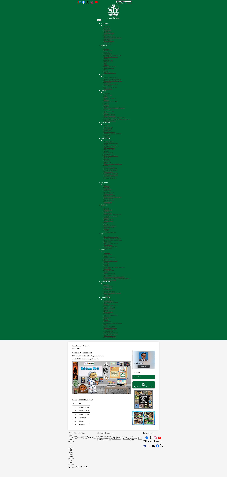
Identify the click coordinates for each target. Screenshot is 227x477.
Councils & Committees (111, 57)
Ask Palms (107, 28)
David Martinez (76, 346)
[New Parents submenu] (101, 25)
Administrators (108, 127)
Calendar (106, 52)
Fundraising (107, 157)
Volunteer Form (108, 172)
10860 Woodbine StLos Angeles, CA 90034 (71, 446)
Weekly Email (108, 89)
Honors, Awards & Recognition (113, 81)
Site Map (106, 69)
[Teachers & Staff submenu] (101, 124)
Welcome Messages (109, 176)
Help (105, 63)
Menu (99, 20)
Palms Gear (107, 162)
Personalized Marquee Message (113, 164)
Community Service (109, 98)
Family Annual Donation (111, 156)
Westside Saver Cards (110, 178)
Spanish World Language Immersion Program (117, 119)
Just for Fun (107, 109)
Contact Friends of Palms (111, 146)
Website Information (110, 73)
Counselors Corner (109, 132)
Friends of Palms (109, 141)
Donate (106, 151)
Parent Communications (111, 84)
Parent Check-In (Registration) (112, 37)
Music (106, 113)
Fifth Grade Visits (109, 33)
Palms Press (107, 82)
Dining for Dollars (109, 149)
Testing (106, 71)
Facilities (106, 58)
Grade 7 (106, 105)
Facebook (107, 154)
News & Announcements (111, 77)
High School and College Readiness (114, 108)
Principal (106, 125)
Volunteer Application (110, 170)
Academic (107, 93)
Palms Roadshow (109, 41)
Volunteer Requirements (111, 175)
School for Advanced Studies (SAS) (114, 117)
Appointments (108, 128)
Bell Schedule (108, 50)
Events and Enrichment (110, 101)
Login (72, 467)
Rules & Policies (109, 68)
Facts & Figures (108, 60)
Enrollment (107, 31)
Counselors (107, 130)
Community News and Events (112, 79)
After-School (108, 95)
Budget (106, 144)
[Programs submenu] (101, 92)
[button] (101, 184)
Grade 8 (106, 106)
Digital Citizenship (109, 148)
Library (106, 65)
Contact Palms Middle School (112, 55)
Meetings (106, 160)
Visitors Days (108, 42)
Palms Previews (108, 39)
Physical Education (109, 114)
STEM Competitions (110, 120)
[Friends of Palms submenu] (101, 140)
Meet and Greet (108, 34)
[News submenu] (101, 76)
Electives (106, 100)
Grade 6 (106, 103)
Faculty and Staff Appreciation (112, 133)
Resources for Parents (110, 66)
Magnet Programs (109, 111)
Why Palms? (107, 44)
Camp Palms (107, 30)
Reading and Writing (110, 116)
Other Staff (107, 135)
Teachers (106, 136)
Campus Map (108, 53)
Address (106, 49)
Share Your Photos (109, 167)
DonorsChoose (108, 152)
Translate (129, 3)
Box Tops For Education (111, 143)
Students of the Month (110, 87)
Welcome (107, 26)
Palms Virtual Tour (109, 36)
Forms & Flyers (108, 61)
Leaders (106, 159)
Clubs (106, 97)
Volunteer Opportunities (111, 173)
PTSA (106, 165)
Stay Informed (108, 85)
